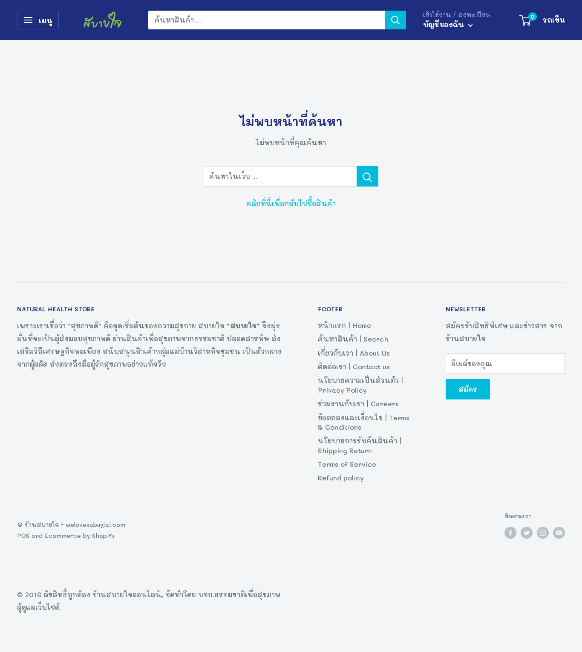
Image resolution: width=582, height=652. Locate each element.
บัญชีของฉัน (444, 24)
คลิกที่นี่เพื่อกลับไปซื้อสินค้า (291, 203)
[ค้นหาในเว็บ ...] (367, 176)
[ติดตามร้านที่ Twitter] (527, 532)
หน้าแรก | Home (344, 325)
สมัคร (467, 389)
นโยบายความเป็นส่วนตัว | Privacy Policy (360, 385)
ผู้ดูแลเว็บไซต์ (38, 607)
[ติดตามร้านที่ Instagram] (543, 532)
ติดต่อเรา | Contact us (354, 366)
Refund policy (340, 477)
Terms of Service (347, 464)
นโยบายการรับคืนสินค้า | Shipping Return (359, 445)
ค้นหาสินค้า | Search (353, 338)
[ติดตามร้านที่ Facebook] (510, 532)
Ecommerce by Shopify (80, 535)
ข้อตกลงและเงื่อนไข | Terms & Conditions (363, 422)
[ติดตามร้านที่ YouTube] (559, 532)
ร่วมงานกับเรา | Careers (358, 403)
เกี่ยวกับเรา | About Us (354, 352)
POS (23, 535)
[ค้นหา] (395, 20)
